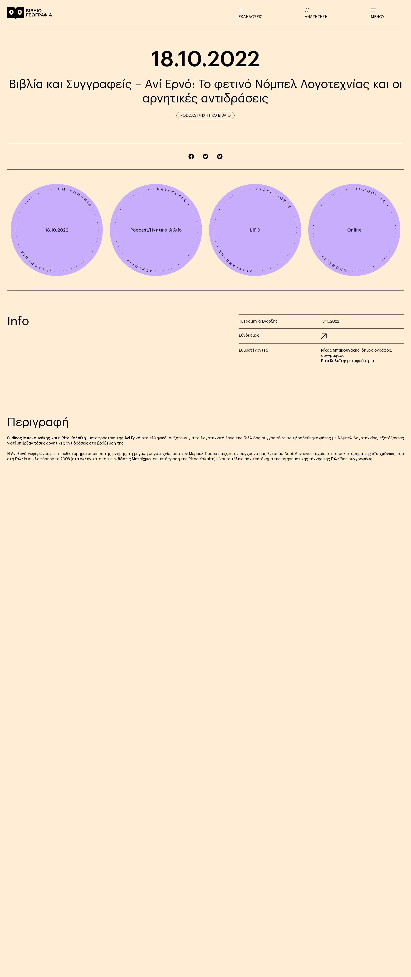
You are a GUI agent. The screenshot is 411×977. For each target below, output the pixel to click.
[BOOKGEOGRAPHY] (29, 13)
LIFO (255, 230)
